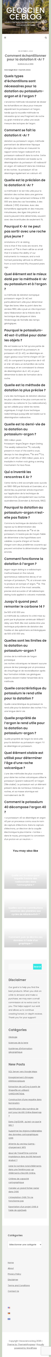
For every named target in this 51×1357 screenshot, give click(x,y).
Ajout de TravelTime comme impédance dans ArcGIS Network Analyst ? (24, 1157)
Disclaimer (13, 1279)
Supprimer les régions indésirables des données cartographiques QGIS (25, 1134)
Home (11, 1262)
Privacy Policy (14, 1274)
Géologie (12, 1037)
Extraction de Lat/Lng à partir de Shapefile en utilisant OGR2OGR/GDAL (24, 1090)
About (11, 1268)
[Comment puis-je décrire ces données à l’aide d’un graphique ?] (25, 933)
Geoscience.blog (25, 16)
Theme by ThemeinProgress (21, 1344)
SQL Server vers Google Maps (22, 1071)
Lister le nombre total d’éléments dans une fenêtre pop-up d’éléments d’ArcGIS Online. (24, 1169)
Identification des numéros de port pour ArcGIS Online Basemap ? (25, 1112)
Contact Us (13, 1291)
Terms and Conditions (19, 1285)
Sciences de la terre (25, 64)
